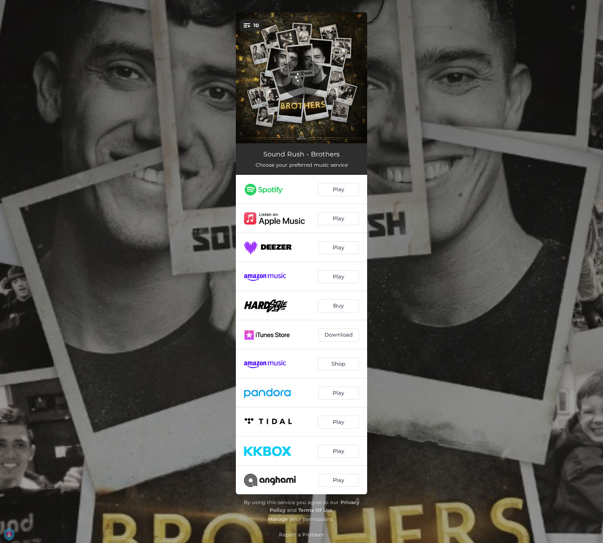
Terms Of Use (315, 510)
